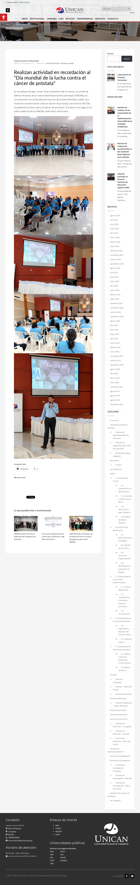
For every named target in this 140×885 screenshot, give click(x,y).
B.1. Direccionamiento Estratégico (125, 537)
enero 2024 (114, 351)
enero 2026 (114, 246)
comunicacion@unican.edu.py (20, 840)
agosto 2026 (115, 215)
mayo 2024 (114, 334)
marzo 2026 (114, 237)
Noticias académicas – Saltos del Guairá (122, 704)
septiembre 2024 (117, 316)
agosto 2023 (115, 369)
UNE (51, 854)
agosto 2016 (115, 400)
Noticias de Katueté (123, 694)
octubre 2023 (115, 360)
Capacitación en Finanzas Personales (124, 77)
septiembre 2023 (117, 365)
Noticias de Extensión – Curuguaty (122, 725)
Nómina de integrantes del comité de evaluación (122, 445)
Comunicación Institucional (26, 61)
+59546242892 (13, 837)
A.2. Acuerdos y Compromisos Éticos (125, 499)
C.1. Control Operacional (124, 588)
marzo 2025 (114, 290)
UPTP (52, 860)
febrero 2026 (115, 242)
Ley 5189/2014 (116, 469)
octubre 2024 (115, 312)
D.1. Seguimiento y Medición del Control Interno (124, 630)
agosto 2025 (115, 268)
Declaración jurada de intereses (117, 426)
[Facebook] (8, 10)
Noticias (49, 63)
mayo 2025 (114, 281)
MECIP (112, 473)
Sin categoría (115, 800)
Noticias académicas (118, 698)
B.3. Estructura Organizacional (124, 555)
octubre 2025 (115, 259)
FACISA (118, 465)
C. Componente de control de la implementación (122, 579)
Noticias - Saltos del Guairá (63, 63)
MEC (57, 825)
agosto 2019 (115, 395)
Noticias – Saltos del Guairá (122, 688)
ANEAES (58, 831)
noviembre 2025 (116, 255)
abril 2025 (114, 286)
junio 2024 (114, 329)
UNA (52, 851)
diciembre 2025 (116, 250)
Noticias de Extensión (119, 714)
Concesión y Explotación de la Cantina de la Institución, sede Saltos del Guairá (53, 536)
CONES (58, 828)
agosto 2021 (115, 391)
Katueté (10, 834)
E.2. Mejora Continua (124, 669)
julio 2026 (114, 220)
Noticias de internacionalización (115, 750)
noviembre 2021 (116, 387)
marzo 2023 (114, 378)
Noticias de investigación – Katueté (122, 777)
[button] (3, 17)
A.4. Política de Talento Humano (124, 520)
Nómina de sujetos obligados (122, 454)
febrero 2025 (115, 294)
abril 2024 (114, 338)
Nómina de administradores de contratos (121, 435)
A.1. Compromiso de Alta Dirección (124, 488)
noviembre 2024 (116, 307)
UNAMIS (63, 860)
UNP (52, 863)
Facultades (114, 460)
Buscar (110, 53)
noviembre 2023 (116, 356)
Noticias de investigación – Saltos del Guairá (121, 786)
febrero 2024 (115, 347)
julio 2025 (114, 272)
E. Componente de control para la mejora (122, 648)
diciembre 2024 (116, 303)
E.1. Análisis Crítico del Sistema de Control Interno (124, 658)
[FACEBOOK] (127, 876)
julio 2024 (114, 325)
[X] (132, 876)
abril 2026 (114, 233)
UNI (51, 857)
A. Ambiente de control (120, 479)
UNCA (62, 851)
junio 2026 (114, 224)
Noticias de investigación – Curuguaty (119, 768)
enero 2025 (114, 299)
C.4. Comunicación (124, 612)
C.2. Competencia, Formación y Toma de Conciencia (123, 600)
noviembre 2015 (116, 404)
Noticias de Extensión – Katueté (121, 732)
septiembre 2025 (117, 264)
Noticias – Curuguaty (118, 680)
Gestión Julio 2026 (114, 97)
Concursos (114, 420)
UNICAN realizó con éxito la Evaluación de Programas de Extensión (25, 536)
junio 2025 (114, 277)
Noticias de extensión (119, 719)
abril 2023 (114, 373)
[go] (128, 9)
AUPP (57, 834)
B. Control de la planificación (120, 528)
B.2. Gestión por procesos (124, 546)
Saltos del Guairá (14, 828)
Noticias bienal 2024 (118, 710)
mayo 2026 (114, 228)
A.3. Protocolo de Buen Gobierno (124, 509)
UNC (62, 854)
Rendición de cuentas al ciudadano (118, 794)
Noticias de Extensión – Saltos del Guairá (121, 741)
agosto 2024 (115, 321)
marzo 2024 (114, 343)
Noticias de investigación (120, 756)
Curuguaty (11, 831)
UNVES (63, 857)
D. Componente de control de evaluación (122, 619)
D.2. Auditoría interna (125, 640)
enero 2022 (114, 382)
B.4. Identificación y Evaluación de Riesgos (124, 567)
